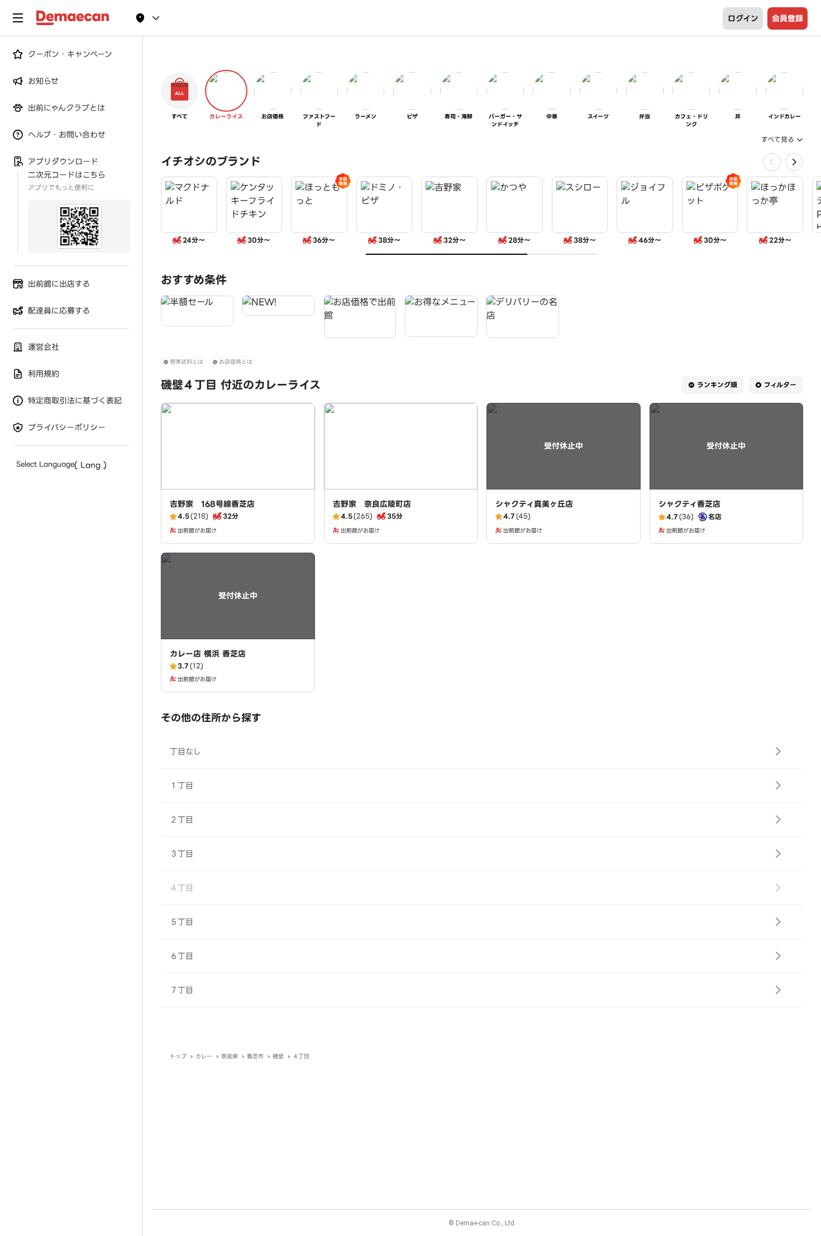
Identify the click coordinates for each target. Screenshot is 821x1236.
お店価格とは (235, 362)
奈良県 (229, 1056)
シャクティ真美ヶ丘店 (534, 504)
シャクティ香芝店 (689, 504)
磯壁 (278, 1056)
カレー (203, 1056)
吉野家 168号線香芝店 (212, 504)
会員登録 (787, 18)
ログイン (743, 18)
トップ (178, 1056)
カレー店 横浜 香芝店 (208, 654)
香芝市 (255, 1056)
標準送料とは (186, 362)
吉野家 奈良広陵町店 (372, 504)
